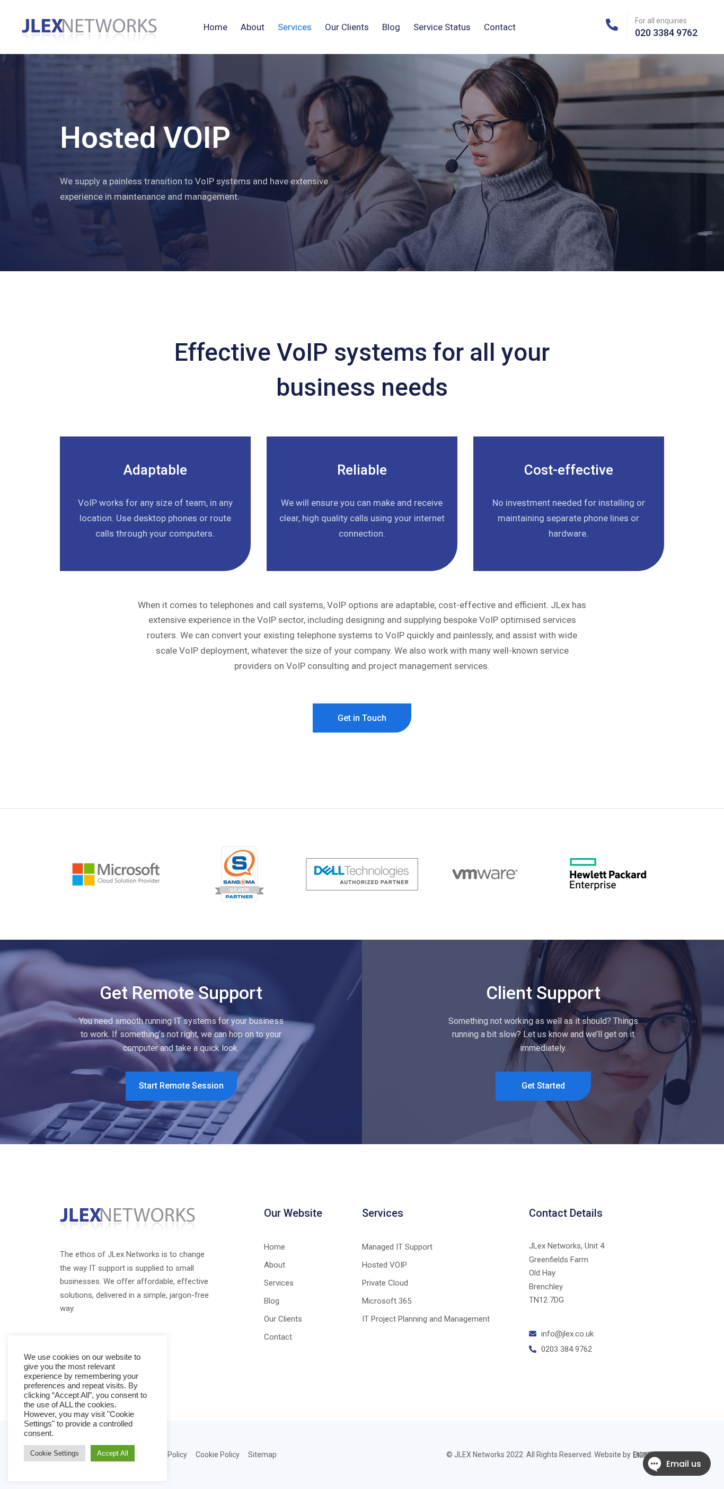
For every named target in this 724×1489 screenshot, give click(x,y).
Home (215, 27)
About (252, 27)
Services (295, 27)
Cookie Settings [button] (54, 1453)
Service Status (442, 27)
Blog (391, 27)
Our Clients (347, 27)
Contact (500, 27)
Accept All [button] (112, 1453)
